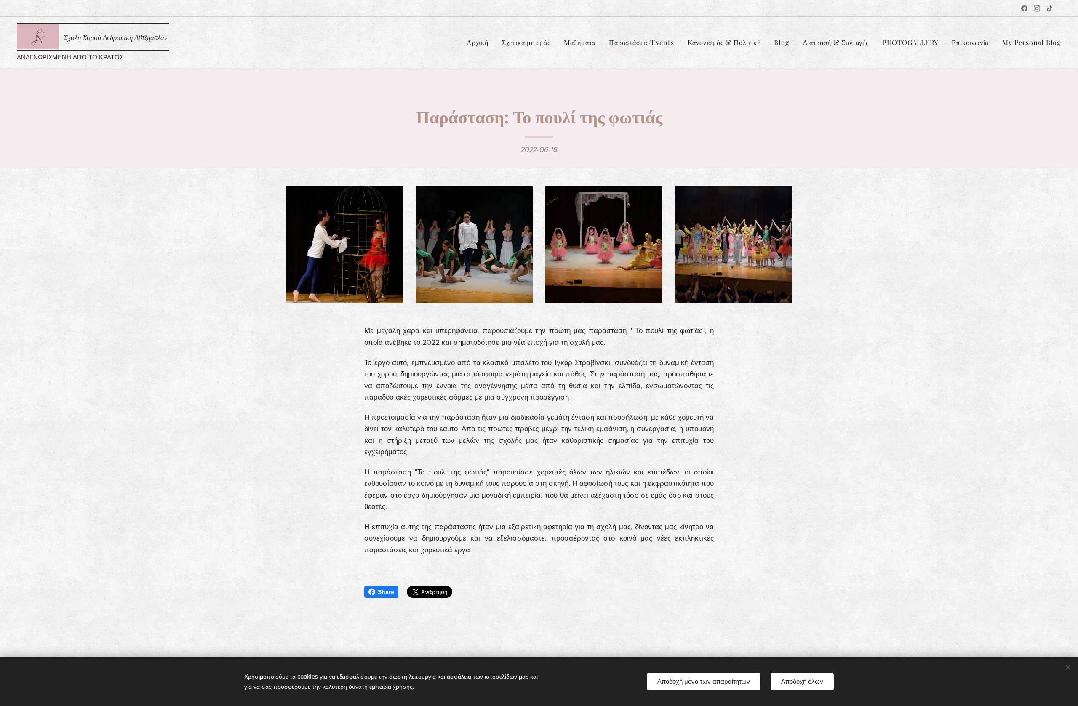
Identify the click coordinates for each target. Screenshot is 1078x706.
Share (386, 592)
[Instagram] (1037, 8)
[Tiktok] (1049, 8)
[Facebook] (1024, 8)
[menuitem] (479, 42)
